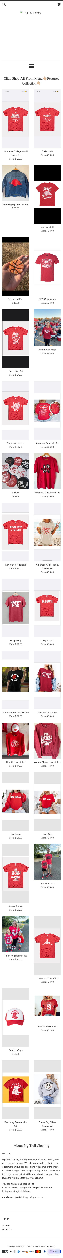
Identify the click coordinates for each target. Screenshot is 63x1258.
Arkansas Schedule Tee (47, 443)
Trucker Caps (16, 1050)
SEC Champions (47, 299)
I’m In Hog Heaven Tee (15, 955)
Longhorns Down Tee (47, 978)
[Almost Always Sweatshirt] (47, 741)
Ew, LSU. (47, 834)
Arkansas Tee (47, 883)
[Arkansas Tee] (47, 862)
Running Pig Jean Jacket (15, 204)
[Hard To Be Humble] (47, 1005)
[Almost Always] (15, 873)
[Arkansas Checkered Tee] (47, 471)
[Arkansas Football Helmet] (15, 680)
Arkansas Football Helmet (16, 712)
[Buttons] (15, 471)
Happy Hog (15, 640)
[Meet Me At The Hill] (47, 680)
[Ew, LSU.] (47, 801)
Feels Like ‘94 (16, 371)
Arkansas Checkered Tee (47, 492)
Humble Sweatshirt (15, 762)
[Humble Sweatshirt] (15, 741)
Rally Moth (47, 151)
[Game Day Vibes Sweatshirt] (47, 1089)
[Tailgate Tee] (47, 608)
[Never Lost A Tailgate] (15, 532)
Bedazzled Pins (16, 299)
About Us (7, 1229)
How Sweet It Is (47, 227)
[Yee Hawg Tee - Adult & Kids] (15, 1089)
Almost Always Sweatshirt (47, 762)
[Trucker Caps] (15, 1017)
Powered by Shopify (47, 1246)
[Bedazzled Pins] (15, 266)
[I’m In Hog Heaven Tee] (15, 934)
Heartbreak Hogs (47, 349)
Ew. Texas (16, 834)
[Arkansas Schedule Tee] (47, 410)
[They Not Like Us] (15, 410)
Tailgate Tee (47, 640)
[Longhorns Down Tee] (47, 945)
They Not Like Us (15, 443)
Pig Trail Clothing (30, 1246)
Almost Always (15, 906)
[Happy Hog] (15, 608)
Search (5, 1225)
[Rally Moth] (47, 118)
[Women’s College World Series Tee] (15, 118)
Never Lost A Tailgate (15, 564)
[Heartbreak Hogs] (47, 327)
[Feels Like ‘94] (15, 338)
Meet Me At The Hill (47, 712)
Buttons (16, 492)
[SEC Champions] (47, 266)
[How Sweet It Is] (47, 194)
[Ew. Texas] (15, 801)
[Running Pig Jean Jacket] (15, 183)
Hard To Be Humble (47, 1026)
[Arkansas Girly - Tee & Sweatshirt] (47, 532)
